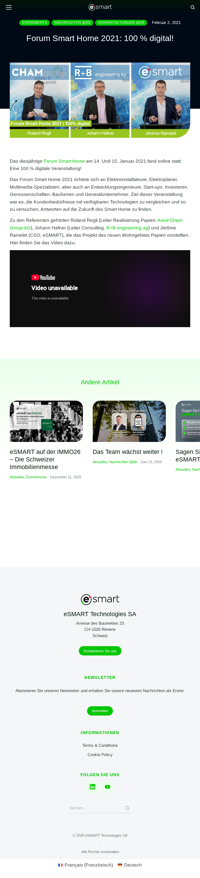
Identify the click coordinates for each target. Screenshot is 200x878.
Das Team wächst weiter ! (128, 451)
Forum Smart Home (64, 161)
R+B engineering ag (127, 227)
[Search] (127, 808)
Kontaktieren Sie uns (100, 651)
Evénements (36, 477)
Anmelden (100, 711)
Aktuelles (17, 477)
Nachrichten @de (123, 462)
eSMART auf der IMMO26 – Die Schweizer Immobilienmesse (45, 459)
